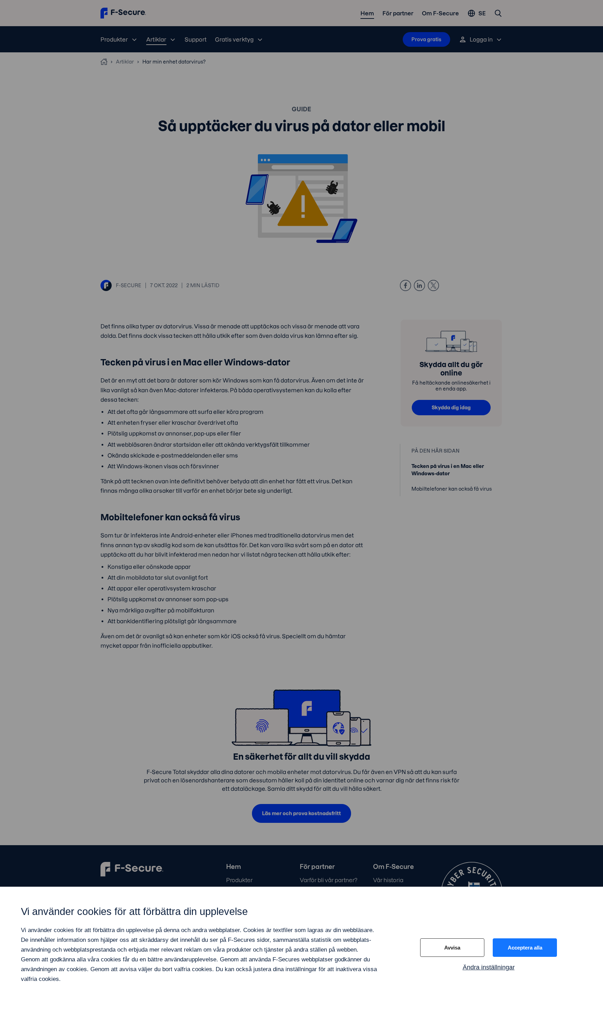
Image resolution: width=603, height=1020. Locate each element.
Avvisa (452, 948)
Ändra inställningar (489, 967)
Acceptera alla (525, 948)
